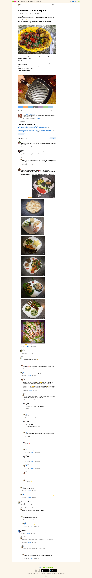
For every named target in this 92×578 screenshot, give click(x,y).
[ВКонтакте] (20, 107)
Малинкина (26, 554)
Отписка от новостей (55, 573)
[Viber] (40, 107)
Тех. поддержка (42, 573)
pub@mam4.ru (62, 573)
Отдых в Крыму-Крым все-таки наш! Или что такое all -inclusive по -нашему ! (32, 127)
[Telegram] (50, 107)
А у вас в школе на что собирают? (24, 128)
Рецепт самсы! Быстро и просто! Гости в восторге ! (28, 131)
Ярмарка (23, 1)
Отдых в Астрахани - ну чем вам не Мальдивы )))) (27, 126)
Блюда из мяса (47, 8)
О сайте (40, 567)
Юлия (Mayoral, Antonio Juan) (27, 141)
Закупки (27, 1)
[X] (35, 107)
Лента (19, 1)
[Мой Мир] (30, 107)
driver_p (23, 350)
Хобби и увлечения (27, 8)
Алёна (22, 150)
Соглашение (33, 573)
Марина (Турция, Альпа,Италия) (27, 501)
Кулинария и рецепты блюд (37, 8)
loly (23, 372)
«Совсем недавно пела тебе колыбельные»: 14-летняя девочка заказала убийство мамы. (34, 130)
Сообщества (32, 1)
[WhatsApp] (45, 107)
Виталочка (23, 530)
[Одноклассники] (25, 107)
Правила (37, 573)
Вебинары (37, 1)
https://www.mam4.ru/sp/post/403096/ (26, 72)
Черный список (48, 573)
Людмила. (24, 357)
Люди (41, 1)
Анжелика (27, 403)
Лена (22, 168)
